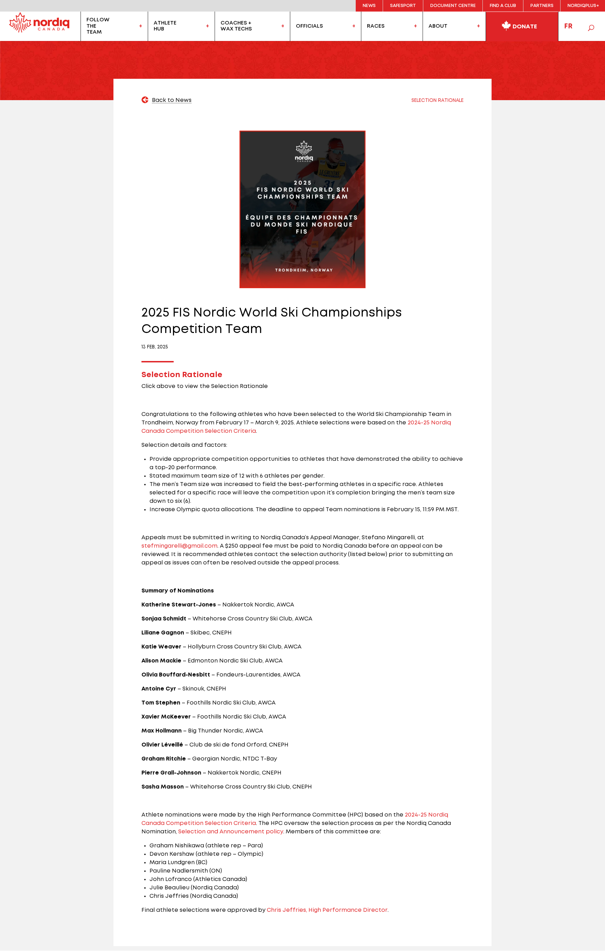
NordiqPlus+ (583, 6)
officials (309, 25)
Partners (542, 6)
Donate (524, 26)
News (369, 6)
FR (568, 26)
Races (375, 25)
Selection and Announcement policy (230, 831)
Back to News (172, 100)
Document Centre (453, 6)
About (438, 25)
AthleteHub (165, 26)
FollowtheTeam (98, 26)
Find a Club (503, 6)
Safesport (403, 6)
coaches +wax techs (236, 26)
